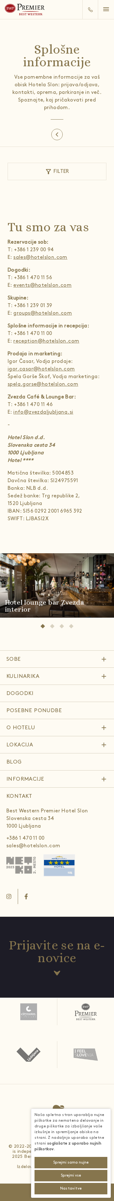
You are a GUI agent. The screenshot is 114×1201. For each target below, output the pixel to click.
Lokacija (19, 744)
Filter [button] (57, 171)
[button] (108, 9)
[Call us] (90, 9)
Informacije (25, 779)
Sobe (13, 659)
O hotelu (20, 727)
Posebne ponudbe (34, 710)
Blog (14, 762)
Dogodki (20, 693)
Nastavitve (71, 1188)
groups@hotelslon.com (42, 313)
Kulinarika (22, 676)
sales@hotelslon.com (40, 257)
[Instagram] (8, 896)
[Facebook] (26, 896)
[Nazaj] (57, 134)
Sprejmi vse (71, 1175)
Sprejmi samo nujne (71, 1162)
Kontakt (19, 796)
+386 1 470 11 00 (25, 838)
